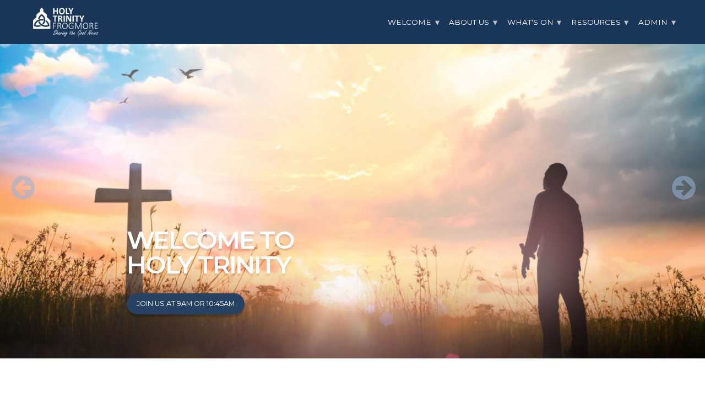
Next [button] (677, 179)
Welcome (409, 22)
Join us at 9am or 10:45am (186, 303)
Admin (653, 22)
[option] (352, 179)
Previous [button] (16, 179)
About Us (469, 22)
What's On (530, 22)
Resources (596, 22)
